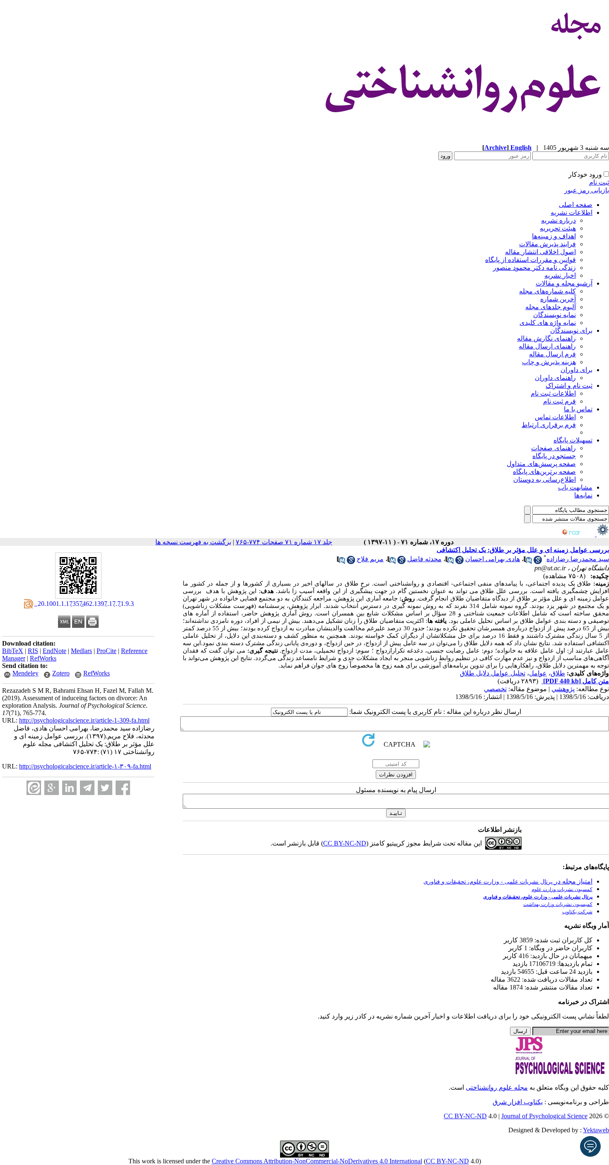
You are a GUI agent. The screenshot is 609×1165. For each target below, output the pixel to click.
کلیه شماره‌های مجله (547, 291)
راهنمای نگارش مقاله (546, 338)
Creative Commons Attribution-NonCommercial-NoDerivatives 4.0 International (317, 1161)
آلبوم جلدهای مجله (550, 306)
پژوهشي (563, 688)
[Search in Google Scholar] (538, 561)
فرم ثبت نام (559, 401)
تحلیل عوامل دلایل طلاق (492, 673)
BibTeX (12, 650)
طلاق (558, 673)
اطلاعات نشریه (571, 212)
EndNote (54, 650)
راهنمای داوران (555, 377)
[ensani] (602, 534)
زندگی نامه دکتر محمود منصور (534, 267)
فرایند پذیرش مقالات (547, 243)
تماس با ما (578, 409)
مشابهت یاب (575, 487)
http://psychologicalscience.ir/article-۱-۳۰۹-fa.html (85, 766)
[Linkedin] (69, 788)
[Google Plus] (51, 788)
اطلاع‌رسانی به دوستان (544, 479)
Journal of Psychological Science (544, 1115)
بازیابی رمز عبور (586, 190)
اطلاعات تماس (555, 416)
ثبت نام (599, 182)
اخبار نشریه (560, 275)
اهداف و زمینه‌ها (554, 236)
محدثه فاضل (424, 558)
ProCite (106, 650)
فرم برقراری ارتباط (549, 424)
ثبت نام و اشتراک (569, 385)
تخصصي (495, 688)
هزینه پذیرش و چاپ (549, 361)
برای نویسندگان (571, 330)
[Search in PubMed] (528, 561)
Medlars (81, 650)
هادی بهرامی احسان (492, 558)
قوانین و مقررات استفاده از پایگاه (530, 259)
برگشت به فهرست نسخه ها (193, 541)
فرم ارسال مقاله (552, 354)
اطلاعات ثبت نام (553, 393)
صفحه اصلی (575, 204)
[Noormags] (578, 534)
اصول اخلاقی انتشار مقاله (540, 251)
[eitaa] (34, 788)
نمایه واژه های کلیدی (548, 322)
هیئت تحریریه (558, 228)
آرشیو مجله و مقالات (564, 283)
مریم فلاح (370, 558)
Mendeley (25, 673)
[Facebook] (123, 788)
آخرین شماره (558, 299)
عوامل (538, 673)
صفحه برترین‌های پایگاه (544, 471)
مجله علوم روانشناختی (497, 1087)
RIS (33, 650)
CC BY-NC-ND (447, 1161)
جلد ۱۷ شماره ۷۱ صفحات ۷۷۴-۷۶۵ (284, 541)
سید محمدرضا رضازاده (577, 558)
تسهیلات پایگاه (572, 440)
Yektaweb (596, 1130)
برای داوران (576, 369)
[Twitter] (105, 788)
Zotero (61, 673)
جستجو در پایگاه (554, 455)
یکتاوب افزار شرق (518, 1101)
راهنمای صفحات (553, 448)
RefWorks (43, 658)
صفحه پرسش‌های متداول (541, 463)
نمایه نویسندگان (554, 314)
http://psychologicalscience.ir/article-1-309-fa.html (84, 720)
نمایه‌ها (583, 495)
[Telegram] (87, 788)
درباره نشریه (558, 220)
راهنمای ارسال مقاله (547, 346)
